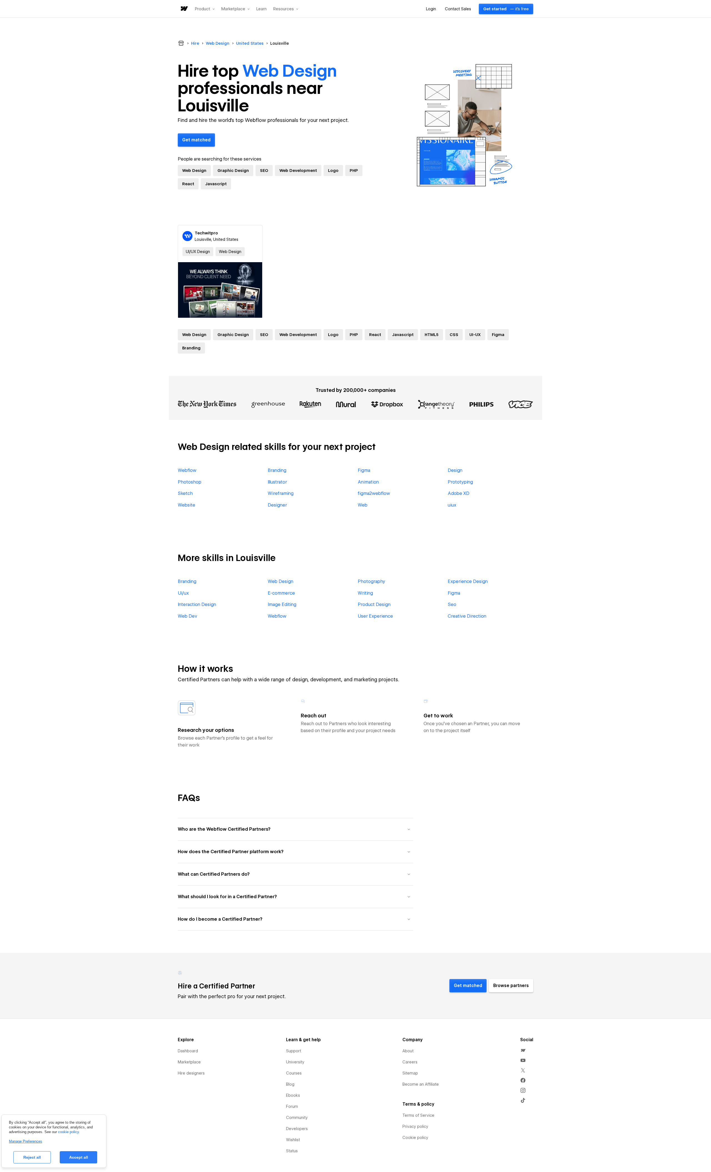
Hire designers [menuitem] (191, 1073)
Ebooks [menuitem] (293, 1095)
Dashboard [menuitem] (188, 1051)
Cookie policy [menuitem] (415, 1137)
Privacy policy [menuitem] (415, 1126)
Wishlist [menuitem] (293, 1140)
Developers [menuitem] (297, 1128)
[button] (205, 9)
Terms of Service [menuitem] (418, 1115)
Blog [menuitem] (290, 1084)
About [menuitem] (408, 1051)
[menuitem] (523, 1050)
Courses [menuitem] (294, 1073)
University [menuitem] (295, 1062)
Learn (261, 9)
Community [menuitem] (297, 1117)
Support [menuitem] (293, 1051)
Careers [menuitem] (409, 1062)
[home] (183, 9)
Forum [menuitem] (292, 1106)
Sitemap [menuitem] (410, 1073)
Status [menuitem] (292, 1151)
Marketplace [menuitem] (189, 1062)
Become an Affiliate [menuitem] (420, 1084)
